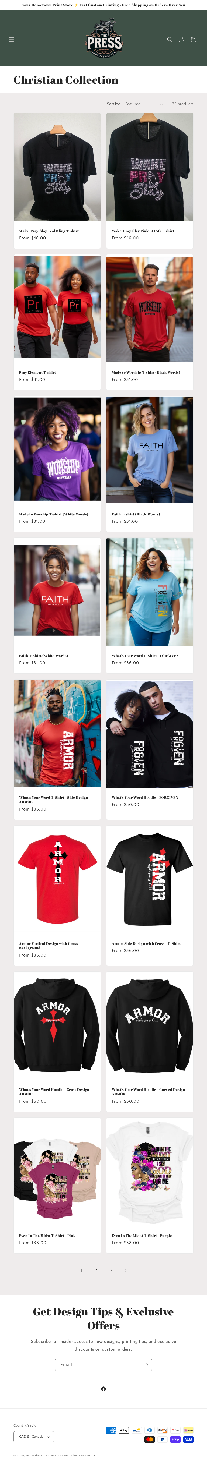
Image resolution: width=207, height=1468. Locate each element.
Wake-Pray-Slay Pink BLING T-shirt (143, 231)
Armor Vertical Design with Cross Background (48, 945)
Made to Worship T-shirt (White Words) (53, 514)
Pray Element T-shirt (37, 372)
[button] (11, 39)
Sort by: (113, 104)
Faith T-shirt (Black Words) (136, 514)
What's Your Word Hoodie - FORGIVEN (145, 797)
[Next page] (125, 1270)
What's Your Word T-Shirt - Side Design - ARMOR (54, 799)
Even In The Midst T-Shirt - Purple (142, 1235)
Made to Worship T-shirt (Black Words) (146, 372)
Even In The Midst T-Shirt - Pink (47, 1235)
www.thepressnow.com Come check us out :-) (60, 1455)
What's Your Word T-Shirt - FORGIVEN (145, 655)
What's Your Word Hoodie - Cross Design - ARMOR (55, 1091)
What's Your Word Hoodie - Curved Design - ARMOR (150, 1091)
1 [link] (81, 1270)
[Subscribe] (146, 1365)
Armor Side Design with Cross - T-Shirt (146, 943)
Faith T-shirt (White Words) (43, 655)
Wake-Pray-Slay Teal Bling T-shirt (49, 231)
